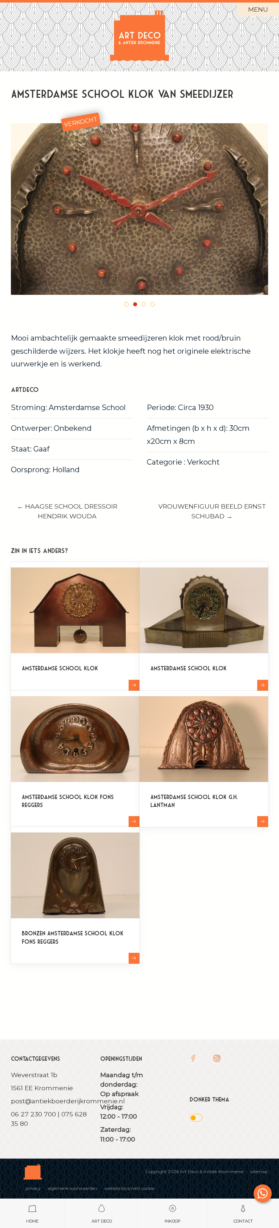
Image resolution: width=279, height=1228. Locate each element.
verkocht (81, 122)
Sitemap (259, 1171)
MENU (258, 9)
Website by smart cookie (129, 1188)
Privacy (32, 1188)
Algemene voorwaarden (72, 1188)
